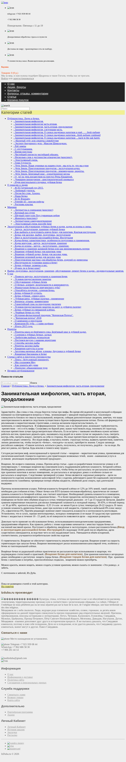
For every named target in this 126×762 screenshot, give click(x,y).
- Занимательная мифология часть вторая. (35, 124)
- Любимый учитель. (24, 190)
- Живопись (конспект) (25, 218)
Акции (11, 714)
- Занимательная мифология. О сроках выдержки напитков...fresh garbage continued (57, 135)
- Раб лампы (20, 146)
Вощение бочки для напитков (63, 554)
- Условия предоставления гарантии (32, 279)
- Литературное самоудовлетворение (33, 221)
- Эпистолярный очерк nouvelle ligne (33, 223)
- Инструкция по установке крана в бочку (35, 262)
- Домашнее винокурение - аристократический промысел (44, 179)
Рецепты (11, 329)
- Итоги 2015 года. (23, 326)
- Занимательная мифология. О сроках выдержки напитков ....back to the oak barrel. (57, 138)
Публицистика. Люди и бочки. (23, 118)
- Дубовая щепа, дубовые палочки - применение (39, 298)
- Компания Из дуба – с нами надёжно (33, 323)
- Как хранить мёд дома (26, 365)
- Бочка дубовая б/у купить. (28, 293)
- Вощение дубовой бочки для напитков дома (37, 251)
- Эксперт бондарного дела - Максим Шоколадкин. (40, 143)
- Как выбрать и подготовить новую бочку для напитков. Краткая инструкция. (55, 232)
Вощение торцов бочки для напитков (83, 557)
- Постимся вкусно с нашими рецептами (35, 340)
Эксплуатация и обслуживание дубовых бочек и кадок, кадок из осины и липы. (49, 226)
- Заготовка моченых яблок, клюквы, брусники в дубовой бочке (47, 351)
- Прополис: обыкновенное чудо (30, 368)
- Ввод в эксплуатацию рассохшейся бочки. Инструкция (43, 237)
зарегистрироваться (23, 78)
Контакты (13, 90)
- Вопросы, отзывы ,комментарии (31, 301)
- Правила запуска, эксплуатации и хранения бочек (40, 276)
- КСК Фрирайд (22, 199)
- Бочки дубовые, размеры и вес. (30, 265)
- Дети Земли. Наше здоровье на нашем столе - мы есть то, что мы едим (51, 165)
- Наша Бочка (21, 196)
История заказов (16, 729)
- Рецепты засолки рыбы (26, 345)
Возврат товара (15, 697)
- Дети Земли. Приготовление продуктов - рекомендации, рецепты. (49, 171)
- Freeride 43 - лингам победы (29, 201)
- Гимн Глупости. (23, 163)
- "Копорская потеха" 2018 (27, 318)
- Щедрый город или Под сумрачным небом (37, 215)
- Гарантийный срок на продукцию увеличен (37, 304)
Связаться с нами (16, 694)
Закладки (12, 732)
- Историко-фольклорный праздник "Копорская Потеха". (43, 315)
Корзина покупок (18, 100)
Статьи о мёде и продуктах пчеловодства (29, 357)
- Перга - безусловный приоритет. (31, 359)
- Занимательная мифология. (28, 121)
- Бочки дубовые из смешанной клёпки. (34, 309)
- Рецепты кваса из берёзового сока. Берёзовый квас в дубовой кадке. (50, 332)
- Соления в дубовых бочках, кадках (33, 334)
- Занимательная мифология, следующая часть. (38, 129)
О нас (11, 83)
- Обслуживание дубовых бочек (30, 282)
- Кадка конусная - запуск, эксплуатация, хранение (40, 243)
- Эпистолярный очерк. (26, 160)
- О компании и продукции (28, 320)
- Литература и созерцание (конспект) (33, 210)
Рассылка (12, 735)
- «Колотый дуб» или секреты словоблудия (36, 140)
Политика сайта (15, 680)
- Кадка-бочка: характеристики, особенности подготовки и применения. (52, 240)
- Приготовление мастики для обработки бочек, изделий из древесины (51, 260)
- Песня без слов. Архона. (27, 193)
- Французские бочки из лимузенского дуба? (37, 287)
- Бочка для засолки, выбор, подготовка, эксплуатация (42, 235)
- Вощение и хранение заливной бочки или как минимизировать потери (52, 248)
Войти (4, 78)
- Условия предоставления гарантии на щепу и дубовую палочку (47, 307)
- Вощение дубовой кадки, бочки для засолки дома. (40, 254)
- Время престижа (23, 151)
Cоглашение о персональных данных (26, 682)
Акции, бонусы (16, 87)
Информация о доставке (20, 677)
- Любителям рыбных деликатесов (32, 337)
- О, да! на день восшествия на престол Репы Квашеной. (43, 176)
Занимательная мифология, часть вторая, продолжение (75, 386)
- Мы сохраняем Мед (24, 362)
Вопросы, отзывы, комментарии (27, 93)
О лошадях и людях (17, 185)
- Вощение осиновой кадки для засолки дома (37, 257)
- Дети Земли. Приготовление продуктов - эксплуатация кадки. (47, 168)
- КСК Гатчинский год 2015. (28, 187)
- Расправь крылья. (23, 204)
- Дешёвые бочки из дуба (27, 312)
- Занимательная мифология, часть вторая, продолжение (43, 126)
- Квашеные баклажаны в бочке (30, 354)
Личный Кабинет (16, 727)
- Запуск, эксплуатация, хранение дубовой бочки (39, 229)
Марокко (12, 207)
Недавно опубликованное (20, 370)
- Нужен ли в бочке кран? (27, 268)
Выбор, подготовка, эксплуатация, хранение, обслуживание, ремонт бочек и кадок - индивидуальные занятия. (65, 271)
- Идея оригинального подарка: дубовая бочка (38, 182)
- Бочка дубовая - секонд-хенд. (29, 296)
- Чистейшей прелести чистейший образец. (36, 154)
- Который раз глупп (24, 212)
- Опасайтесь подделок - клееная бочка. (34, 290)
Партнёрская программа (20, 712)
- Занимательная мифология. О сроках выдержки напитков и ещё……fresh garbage (57, 132)
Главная (5, 386)
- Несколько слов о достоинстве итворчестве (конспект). (43, 157)
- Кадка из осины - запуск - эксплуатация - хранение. (41, 246)
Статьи (11, 96)
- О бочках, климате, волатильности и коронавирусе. (41, 284)
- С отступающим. (23, 149)
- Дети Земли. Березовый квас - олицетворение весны (42, 174)
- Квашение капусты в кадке (28, 348)
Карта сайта (13, 700)
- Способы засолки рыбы (27, 343)
